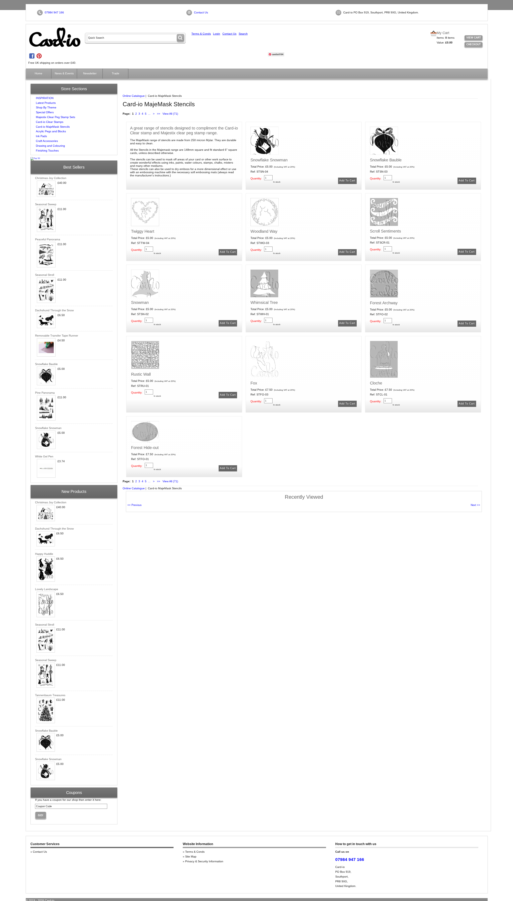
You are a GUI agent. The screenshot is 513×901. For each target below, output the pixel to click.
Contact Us (201, 12)
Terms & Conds (201, 33)
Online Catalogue (134, 95)
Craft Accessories (47, 141)
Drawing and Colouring (50, 145)
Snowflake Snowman (48, 428)
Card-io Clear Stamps (49, 121)
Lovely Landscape (46, 589)
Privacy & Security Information (204, 861)
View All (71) (170, 113)
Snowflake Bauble (46, 364)
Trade (115, 73)
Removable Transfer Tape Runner (56, 335)
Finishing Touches (47, 150)
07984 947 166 (54, 12)
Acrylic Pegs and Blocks (51, 131)
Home (38, 73)
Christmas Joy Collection (50, 178)
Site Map (190, 856)
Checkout (473, 44)
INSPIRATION (45, 98)
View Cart (473, 37)
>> (158, 113)
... (149, 113)
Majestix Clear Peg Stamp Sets (55, 117)
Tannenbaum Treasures (50, 695)
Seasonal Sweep (45, 204)
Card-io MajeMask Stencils (53, 126)
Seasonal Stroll (44, 274)
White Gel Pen (44, 456)
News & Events (64, 73)
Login (216, 33)
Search (243, 33)
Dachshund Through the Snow (54, 310)
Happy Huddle (44, 553)
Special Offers (45, 112)
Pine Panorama (45, 392)
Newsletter (90, 73)
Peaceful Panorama (47, 239)
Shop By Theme (46, 107)
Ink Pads (41, 136)
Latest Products (46, 102)
